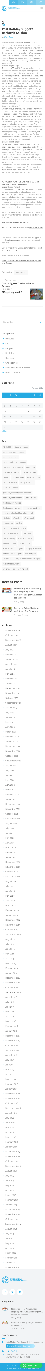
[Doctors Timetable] (31, 2)
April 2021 (9, 843)
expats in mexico (10, 483)
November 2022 (12, 751)
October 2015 (11, 1161)
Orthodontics (11, 363)
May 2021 (9, 838)
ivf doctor (17, 518)
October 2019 (11, 929)
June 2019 (10, 949)
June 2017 (9, 1065)
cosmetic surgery (29, 472)
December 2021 (12, 804)
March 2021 (10, 847)
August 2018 (11, 997)
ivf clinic (6, 518)
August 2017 (11, 1055)
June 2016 (10, 1122)
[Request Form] (22, 2)
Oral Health (27, 533)
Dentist (6, 477)
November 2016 (12, 1098)
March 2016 (10, 1137)
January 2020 (11, 915)
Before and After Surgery (13, 467)
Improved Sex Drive (32, 508)
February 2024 (12, 678)
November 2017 (12, 1040)
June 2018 (10, 1007)
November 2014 (12, 1214)
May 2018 (9, 1011)
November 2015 (12, 1156)
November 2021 (12, 809)
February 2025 (12, 654)
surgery (20, 549)
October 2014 (11, 1219)
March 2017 (10, 1079)
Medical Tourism (12, 372)
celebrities (30, 467)
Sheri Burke (8, 37)
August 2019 (11, 939)
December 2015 (12, 1151)
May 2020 (10, 896)
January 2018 (11, 1031)
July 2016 (9, 1118)
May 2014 (9, 1243)
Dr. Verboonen (18, 477)
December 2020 (12, 862)
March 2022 (10, 789)
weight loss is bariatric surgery (28, 559)
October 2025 (11, 635)
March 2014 (10, 1253)
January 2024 (11, 683)
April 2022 (10, 785)
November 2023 (12, 693)
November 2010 (12, 1267)
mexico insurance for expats (14, 528)
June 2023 (10, 717)
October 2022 (11, 756)
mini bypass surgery (11, 533)
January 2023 (11, 741)
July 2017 (9, 1060)
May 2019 (9, 954)
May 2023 (9, 722)
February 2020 (12, 910)
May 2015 (9, 1185)
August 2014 (11, 1229)
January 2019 (11, 973)
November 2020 (12, 867)
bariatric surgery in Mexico (13, 452)
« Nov (4, 431)
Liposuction (8, 523)
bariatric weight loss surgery (14, 462)
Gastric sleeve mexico (12, 503)
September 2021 (13, 818)
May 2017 (9, 1069)
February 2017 (11, 1084)
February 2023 (12, 736)
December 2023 (12, 688)
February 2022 (12, 794)
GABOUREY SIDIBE (10, 488)
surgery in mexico (33, 549)
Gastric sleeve (30, 498)
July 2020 (9, 886)
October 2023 (11, 698)
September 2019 (13, 934)
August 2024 (11, 664)
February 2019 (11, 968)
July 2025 (9, 650)
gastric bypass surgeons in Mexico (17, 493)
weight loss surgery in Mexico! (15, 569)
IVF (6, 343)
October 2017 (11, 1045)
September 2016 (13, 1108)
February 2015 (11, 1200)
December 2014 (12, 1209)
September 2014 (13, 1224)
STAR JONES (8, 549)
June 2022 (10, 775)
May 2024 (10, 674)
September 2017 (13, 1050)
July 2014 (9, 1233)
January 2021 (11, 857)
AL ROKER (7, 447)
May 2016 (9, 1127)
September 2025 (13, 640)
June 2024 (10, 669)
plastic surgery (9, 538)
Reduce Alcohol (9, 544)
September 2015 (13, 1166)
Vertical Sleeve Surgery (12, 554)
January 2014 (11, 1262)
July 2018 (9, 1002)
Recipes (9, 348)
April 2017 (9, 1074)
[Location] (4, 2)
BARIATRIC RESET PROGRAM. (14, 184)
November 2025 (12, 630)
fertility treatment (27, 483)
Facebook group (12, 240)
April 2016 (9, 1132)
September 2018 (13, 992)
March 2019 (10, 963)
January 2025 (11, 659)
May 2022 (9, 780)
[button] (31, 1365)
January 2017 (11, 1089)
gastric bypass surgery (12, 498)
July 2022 (9, 770)
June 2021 (9, 833)
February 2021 (11, 852)
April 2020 (10, 900)
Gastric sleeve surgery (12, 508)
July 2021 (9, 828)
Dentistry (9, 353)
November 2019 (12, 925)
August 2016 (11, 1113)
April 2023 (10, 727)
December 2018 (12, 978)
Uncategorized (21, 272)
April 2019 (9, 958)
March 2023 (10, 732)
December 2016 (12, 1094)
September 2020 (13, 876)
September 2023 (13, 703)
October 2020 (11, 872)
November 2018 (12, 983)
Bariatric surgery (21, 447)
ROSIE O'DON (25, 544)
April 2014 (9, 1248)
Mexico (19, 523)
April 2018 (9, 1016)
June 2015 (9, 1180)
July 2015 (9, 1176)
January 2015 (11, 1204)
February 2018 (11, 1026)
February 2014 (11, 1258)
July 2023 (9, 712)
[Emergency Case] (40, 2)
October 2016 (11, 1103)
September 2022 (13, 761)
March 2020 (10, 905)
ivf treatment (29, 518)
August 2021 (11, 823)
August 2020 (11, 881)
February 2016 (11, 1142)
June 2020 (10, 891)
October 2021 (11, 814)
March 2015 (10, 1195)
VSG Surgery (30, 554)
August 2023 (11, 707)
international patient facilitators (15, 513)
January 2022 (11, 799)
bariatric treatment (10, 457)
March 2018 (10, 1021)
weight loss (7, 559)
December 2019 (12, 920)
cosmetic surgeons (11, 472)
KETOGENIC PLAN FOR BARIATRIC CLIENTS (20, 182)
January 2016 (11, 1147)
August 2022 (11, 765)
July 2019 (9, 944)
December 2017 (12, 1036)
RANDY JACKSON (25, 538)
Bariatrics (9, 339)
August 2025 (11, 645)
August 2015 (11, 1171)
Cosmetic (9, 358)
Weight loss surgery (11, 564)
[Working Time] (13, 2)
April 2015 (9, 1190)
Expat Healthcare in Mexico (17, 367)
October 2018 (11, 987)
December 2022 (12, 746)
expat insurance (33, 477)
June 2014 (10, 1238)
